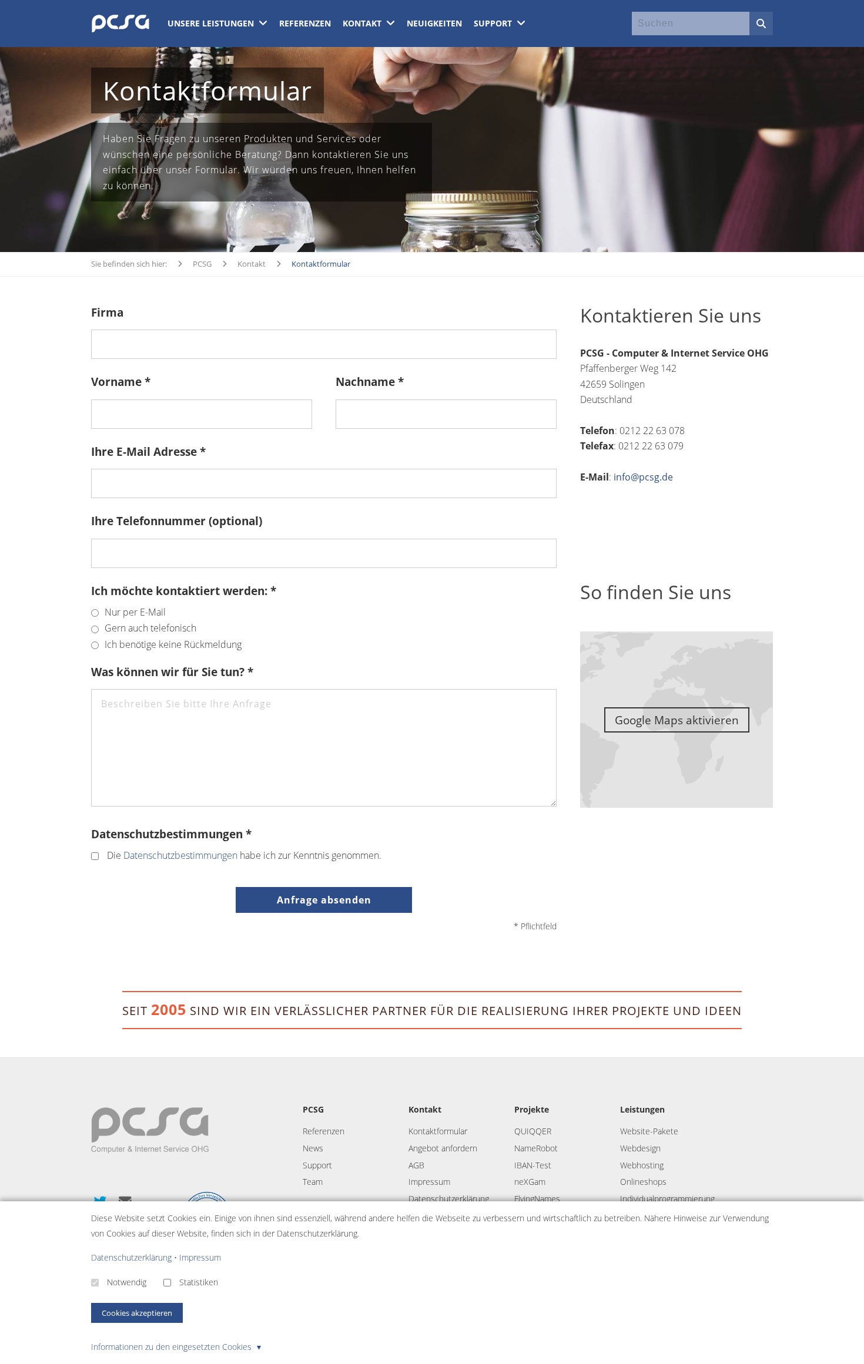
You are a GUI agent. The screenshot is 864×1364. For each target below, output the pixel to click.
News (313, 1148)
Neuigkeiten (434, 23)
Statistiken (198, 1282)
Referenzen (305, 23)
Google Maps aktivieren (677, 720)
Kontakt (363, 23)
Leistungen (642, 1109)
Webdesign (640, 1148)
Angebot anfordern (442, 1148)
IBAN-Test (532, 1165)
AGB (416, 1165)
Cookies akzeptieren (137, 1313)
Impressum (429, 1181)
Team (313, 1181)
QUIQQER (532, 1131)
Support (494, 23)
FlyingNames (537, 1198)
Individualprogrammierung (667, 1198)
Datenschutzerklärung (448, 1198)
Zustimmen (324, 431)
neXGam (529, 1181)
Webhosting (642, 1165)
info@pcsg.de (643, 477)
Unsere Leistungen (212, 23)
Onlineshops (643, 1181)
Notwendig (126, 1282)
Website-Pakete (649, 1131)
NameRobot (536, 1148)
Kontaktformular (437, 1131)
